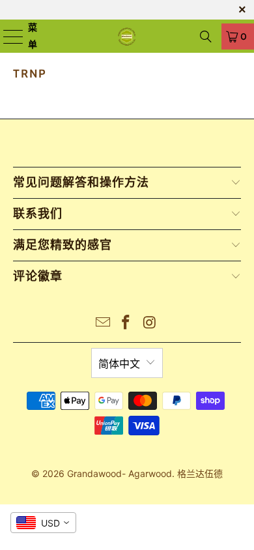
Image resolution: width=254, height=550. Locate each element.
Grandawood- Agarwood (119, 473)
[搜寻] (205, 36)
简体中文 (119, 363)
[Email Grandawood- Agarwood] (103, 323)
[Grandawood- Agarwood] (127, 36)
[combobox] (43, 522)
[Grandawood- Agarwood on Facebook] (126, 323)
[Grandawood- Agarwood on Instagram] (150, 323)
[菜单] (6, 36)
